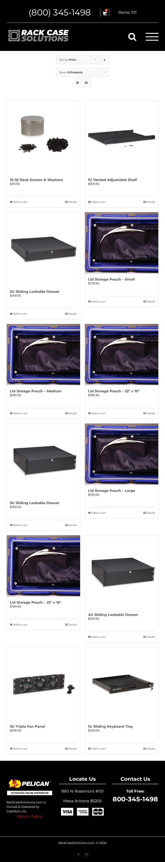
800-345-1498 (135, 799)
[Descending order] (105, 59)
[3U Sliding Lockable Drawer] (43, 460)
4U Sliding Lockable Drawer (113, 615)
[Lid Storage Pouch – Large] (121, 454)
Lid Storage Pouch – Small (111, 279)
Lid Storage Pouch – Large (111, 491)
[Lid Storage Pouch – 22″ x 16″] (43, 566)
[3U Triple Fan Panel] (43, 684)
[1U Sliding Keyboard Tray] (121, 684)
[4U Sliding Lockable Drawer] (121, 572)
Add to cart (20, 202)
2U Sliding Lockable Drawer (35, 292)
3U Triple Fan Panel (27, 726)
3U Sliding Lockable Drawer (35, 503)
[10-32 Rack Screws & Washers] (43, 137)
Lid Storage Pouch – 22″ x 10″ (114, 391)
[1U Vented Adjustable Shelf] (121, 137)
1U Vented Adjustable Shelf (112, 180)
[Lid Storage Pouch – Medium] (43, 354)
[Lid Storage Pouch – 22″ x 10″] (121, 354)
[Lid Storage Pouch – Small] (121, 242)
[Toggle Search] (132, 36)
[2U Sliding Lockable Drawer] (43, 249)
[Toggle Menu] (152, 37)
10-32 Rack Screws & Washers (36, 180)
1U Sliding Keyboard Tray (110, 726)
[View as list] (86, 83)
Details (72, 202)
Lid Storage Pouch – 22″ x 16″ (35, 602)
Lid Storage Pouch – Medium (35, 391)
